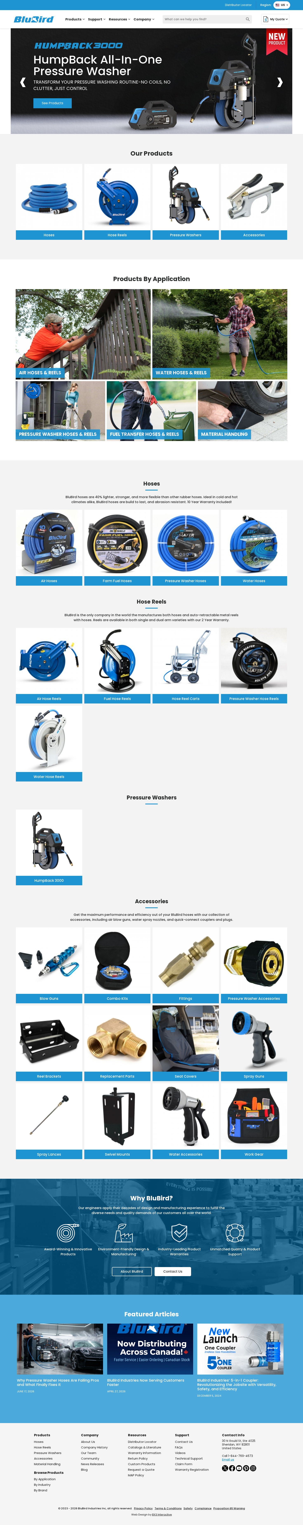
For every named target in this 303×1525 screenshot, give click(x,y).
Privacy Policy (143, 1508)
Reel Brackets (49, 1076)
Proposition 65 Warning (229, 1508)
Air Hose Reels (49, 698)
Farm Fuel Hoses (117, 580)
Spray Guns (254, 1076)
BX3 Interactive (162, 1515)
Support (97, 19)
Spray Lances (49, 1154)
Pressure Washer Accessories (254, 998)
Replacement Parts (117, 1076)
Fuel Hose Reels (117, 698)
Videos (180, 1453)
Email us (228, 1460)
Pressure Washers (185, 235)
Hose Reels (117, 235)
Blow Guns (49, 998)
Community (90, 1458)
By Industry (42, 1484)
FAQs (179, 1447)
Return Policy (138, 1458)
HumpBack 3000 (49, 880)
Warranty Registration (192, 1469)
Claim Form (183, 1464)
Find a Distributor (99, 94)
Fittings (185, 998)
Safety (188, 1508)
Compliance (203, 1508)
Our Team (88, 1453)
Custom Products (141, 1464)
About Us (88, 1442)
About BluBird (132, 1271)
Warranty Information (144, 1453)
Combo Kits (117, 998)
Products (75, 19)
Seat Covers (185, 1076)
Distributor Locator (238, 5)
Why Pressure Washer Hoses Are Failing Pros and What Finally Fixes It (58, 1382)
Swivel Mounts (117, 1154)
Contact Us (172, 1271)
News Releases (92, 1464)
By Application (45, 1479)
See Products (52, 94)
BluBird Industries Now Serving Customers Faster (145, 1382)
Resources (120, 19)
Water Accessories (185, 1154)
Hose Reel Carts (186, 698)
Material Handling (47, 1464)
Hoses (49, 235)
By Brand (40, 1490)
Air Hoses (49, 580)
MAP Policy (136, 1475)
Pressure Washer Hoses (185, 580)
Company (144, 19)
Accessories (254, 235)
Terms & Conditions (168, 1508)
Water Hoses (254, 580)
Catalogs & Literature (144, 1447)
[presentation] (23, 81)
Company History (94, 1447)
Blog (84, 1469)
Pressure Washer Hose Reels (254, 698)
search (247, 19)
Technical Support (189, 1458)
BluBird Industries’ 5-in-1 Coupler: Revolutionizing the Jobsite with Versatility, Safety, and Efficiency (236, 1384)
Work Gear (254, 1154)
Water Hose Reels (49, 776)
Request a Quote (141, 1469)
